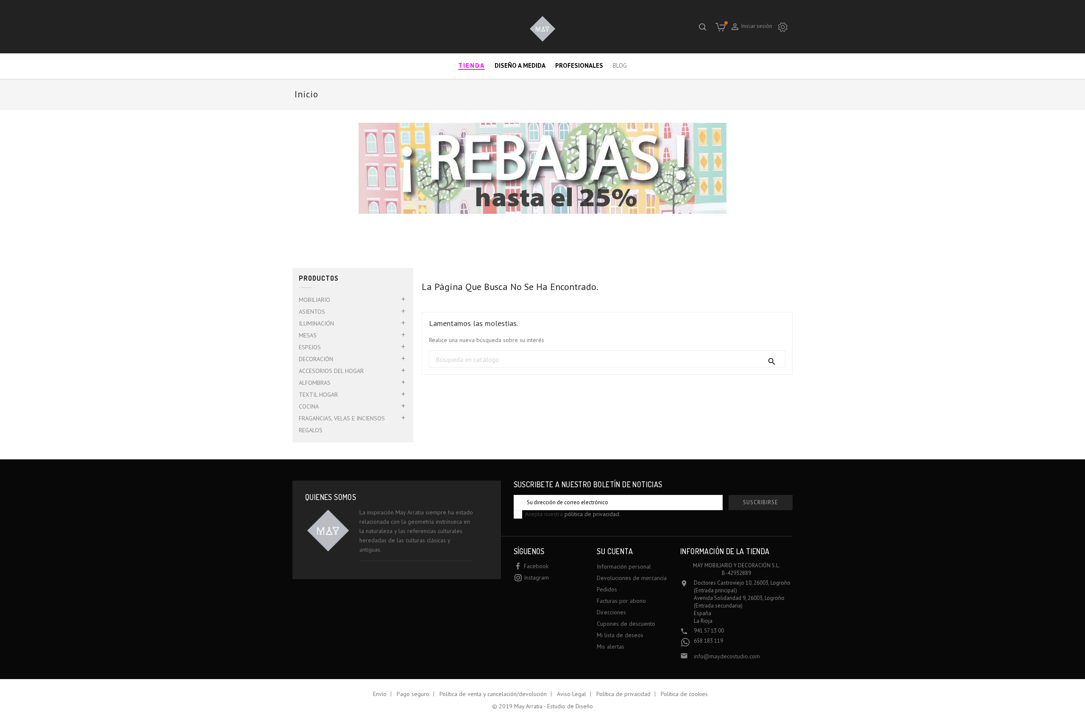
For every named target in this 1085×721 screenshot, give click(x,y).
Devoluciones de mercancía (632, 578)
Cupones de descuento (626, 623)
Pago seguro (413, 694)
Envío (380, 694)
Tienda (471, 65)
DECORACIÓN (316, 359)
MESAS (308, 335)
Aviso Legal (571, 694)
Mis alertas (610, 646)
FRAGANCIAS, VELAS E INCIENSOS (342, 418)
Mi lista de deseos (620, 635)
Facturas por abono (621, 601)
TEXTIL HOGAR (318, 394)
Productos (319, 278)
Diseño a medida (520, 65)
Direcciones (611, 612)
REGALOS (311, 430)
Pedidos (607, 589)
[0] (720, 26)
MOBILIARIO (314, 300)
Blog (620, 65)
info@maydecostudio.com (727, 656)
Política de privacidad (623, 694)
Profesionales (579, 65)
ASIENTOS (312, 311)
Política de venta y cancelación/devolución (493, 694)
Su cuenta (615, 551)
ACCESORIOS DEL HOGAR (331, 371)
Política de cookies (684, 694)
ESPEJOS (310, 347)
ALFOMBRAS (315, 383)
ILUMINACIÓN (316, 323)
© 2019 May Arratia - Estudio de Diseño (542, 706)
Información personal (624, 566)
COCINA (309, 406)
